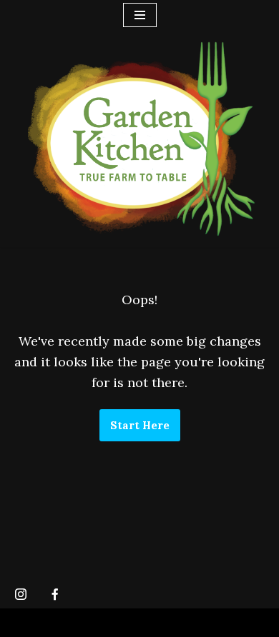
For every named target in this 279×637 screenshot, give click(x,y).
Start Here (140, 425)
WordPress (139, 622)
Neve (24, 622)
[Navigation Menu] (140, 15)
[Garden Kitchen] (140, 138)
